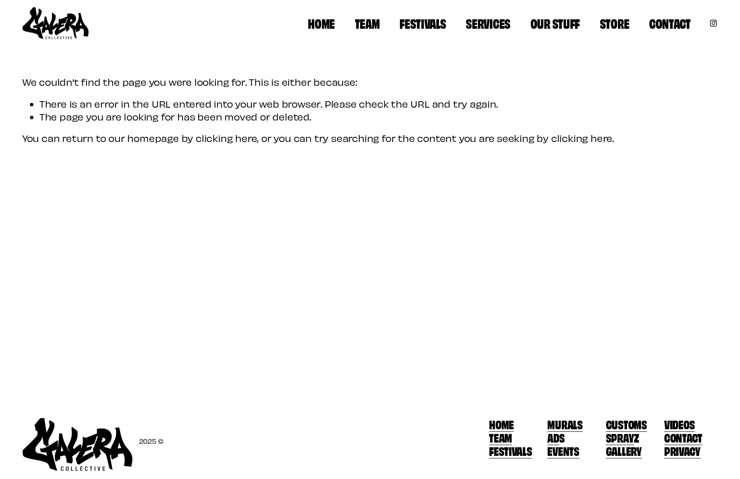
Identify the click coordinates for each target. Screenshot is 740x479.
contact (683, 437)
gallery (624, 450)
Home (321, 23)
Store (615, 23)
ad (553, 437)
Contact (670, 23)
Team (367, 23)
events (563, 450)
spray (620, 437)
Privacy (682, 450)
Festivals (423, 23)
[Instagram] (713, 23)
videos (679, 424)
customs (626, 424)
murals (564, 424)
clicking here (226, 138)
